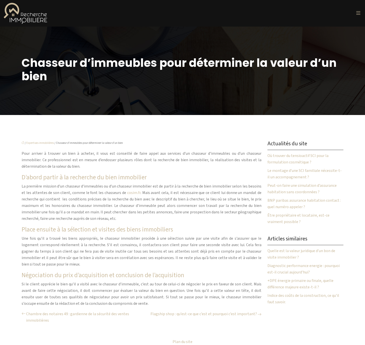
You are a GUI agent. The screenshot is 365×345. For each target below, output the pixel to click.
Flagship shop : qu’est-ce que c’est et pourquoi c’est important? (203, 314)
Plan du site (182, 342)
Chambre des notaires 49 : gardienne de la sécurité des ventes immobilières (77, 317)
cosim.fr (134, 192)
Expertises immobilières (40, 143)
